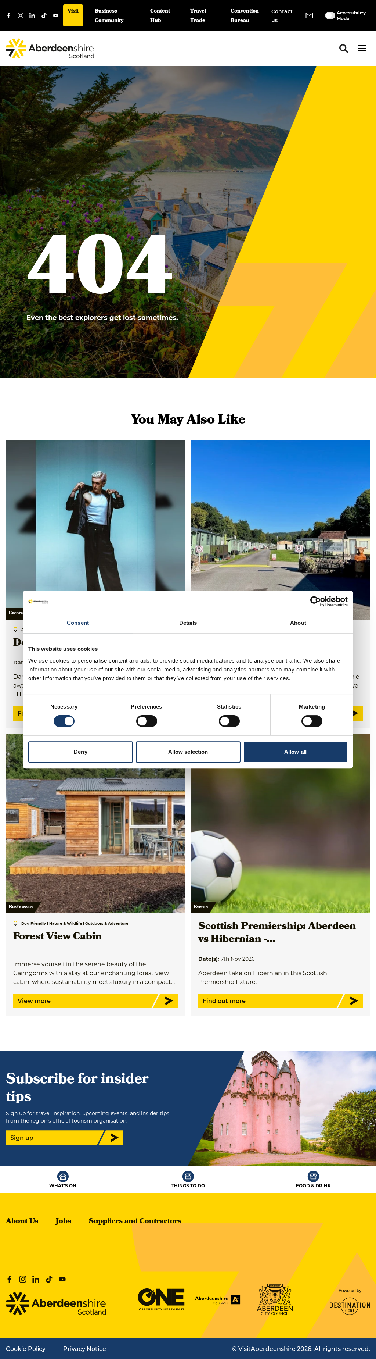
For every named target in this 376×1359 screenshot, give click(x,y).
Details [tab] (188, 623)
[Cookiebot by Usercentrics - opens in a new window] (315, 601)
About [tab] (298, 623)
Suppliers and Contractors (135, 1222)
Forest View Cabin (57, 937)
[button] (362, 48)
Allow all (295, 752)
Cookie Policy (26, 1348)
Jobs (63, 1222)
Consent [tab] (78, 623)
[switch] (146, 721)
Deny (80, 752)
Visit (73, 11)
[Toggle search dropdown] (343, 48)
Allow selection (188, 752)
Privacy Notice (84, 1348)
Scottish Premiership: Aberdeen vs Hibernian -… (277, 934)
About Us (22, 1222)
